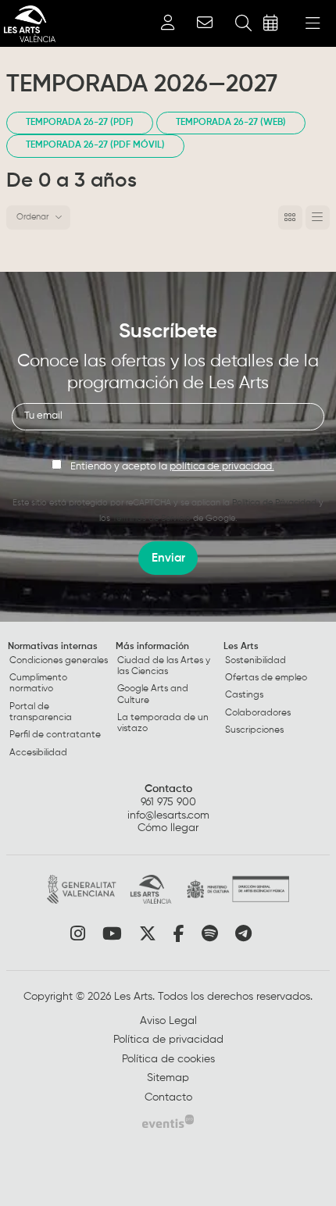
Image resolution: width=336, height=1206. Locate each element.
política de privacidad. (222, 467)
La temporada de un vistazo (163, 723)
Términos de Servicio (152, 518)
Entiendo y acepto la (172, 467)
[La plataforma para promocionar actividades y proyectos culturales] (168, 1120)
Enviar (168, 558)
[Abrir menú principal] (312, 23)
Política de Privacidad (274, 502)
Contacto (168, 788)
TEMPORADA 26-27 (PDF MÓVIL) (95, 145)
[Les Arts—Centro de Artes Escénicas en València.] (27, 23)
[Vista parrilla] (318, 217)
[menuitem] (60, 703)
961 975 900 (168, 802)
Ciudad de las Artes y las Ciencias (163, 666)
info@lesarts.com (168, 815)
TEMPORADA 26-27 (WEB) (231, 122)
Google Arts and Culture (152, 694)
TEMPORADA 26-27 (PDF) (80, 122)
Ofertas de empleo (266, 678)
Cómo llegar (168, 827)
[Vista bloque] (290, 217)
